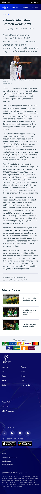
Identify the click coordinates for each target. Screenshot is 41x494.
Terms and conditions (9, 457)
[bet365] (16, 348)
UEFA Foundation (8, 411)
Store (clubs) (26, 385)
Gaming (4, 380)
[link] (14, 7)
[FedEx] (28, 343)
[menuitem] (15, 7)
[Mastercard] (35, 343)
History (23, 376)
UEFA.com (5, 406)
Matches (5, 367)
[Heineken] (5, 343)
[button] (35, 7)
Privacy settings (7, 465)
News (23, 371)
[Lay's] (20, 343)
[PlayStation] (13, 343)
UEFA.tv (4, 371)
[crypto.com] (9, 348)
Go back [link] (7, 14)
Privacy (4, 454)
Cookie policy (6, 461)
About (23, 380)
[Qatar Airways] (31, 348)
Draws (4, 376)
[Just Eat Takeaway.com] (24, 348)
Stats (4, 385)
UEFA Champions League (5, 7)
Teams (23, 367)
